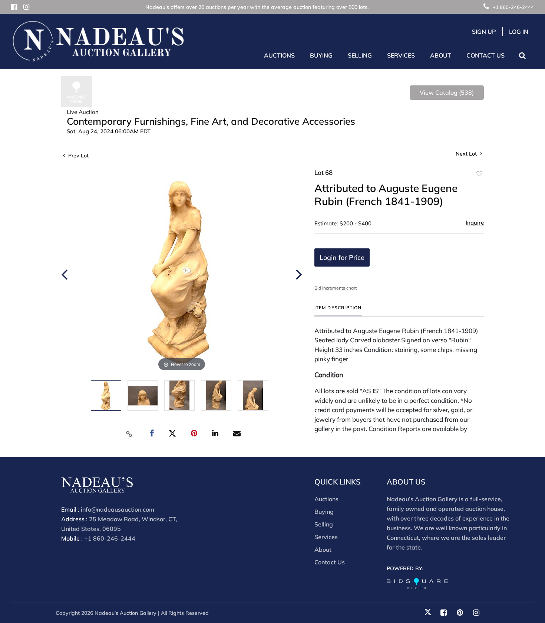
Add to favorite (479, 174)
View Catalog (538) (447, 92)
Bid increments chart (335, 288)
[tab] (338, 310)
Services (326, 537)
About (322, 549)
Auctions (326, 499)
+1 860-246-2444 (513, 7)
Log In (518, 31)
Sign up (484, 31)
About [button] (440, 55)
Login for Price (342, 257)
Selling (323, 524)
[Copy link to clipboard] (129, 433)
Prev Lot (78, 155)
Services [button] (401, 55)
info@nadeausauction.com (117, 509)
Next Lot (467, 154)
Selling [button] (360, 55)
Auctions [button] (279, 55)
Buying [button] (321, 55)
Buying (324, 511)
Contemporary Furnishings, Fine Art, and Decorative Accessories (211, 121)
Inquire (475, 222)
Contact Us (485, 55)
